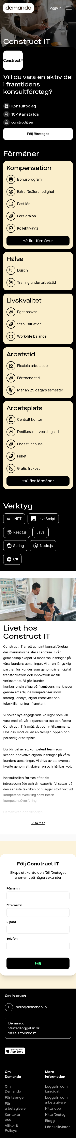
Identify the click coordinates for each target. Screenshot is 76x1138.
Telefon (11, 939)
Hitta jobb (53, 1108)
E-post (11, 922)
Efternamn (14, 905)
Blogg (50, 1121)
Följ (38, 963)
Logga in (54, 8)
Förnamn (12, 889)
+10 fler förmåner (38, 480)
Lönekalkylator (57, 1127)
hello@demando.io (31, 1007)
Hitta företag (55, 1115)
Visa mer (38, 823)
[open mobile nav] (69, 8)
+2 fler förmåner (38, 240)
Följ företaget (38, 134)
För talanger (15, 1097)
